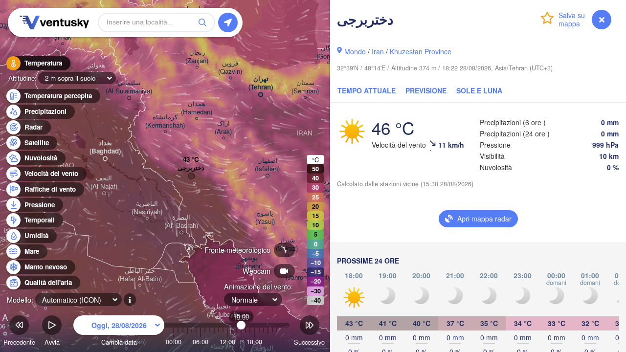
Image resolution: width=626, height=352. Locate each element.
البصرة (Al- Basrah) (181, 221)
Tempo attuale (366, 90)
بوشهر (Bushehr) (249, 262)
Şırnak (62, 37)
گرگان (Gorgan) (328, 52)
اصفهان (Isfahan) (267, 164)
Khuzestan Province (420, 51)
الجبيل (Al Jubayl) (222, 310)
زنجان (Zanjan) (196, 56)
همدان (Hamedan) (196, 108)
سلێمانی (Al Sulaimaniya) (129, 87)
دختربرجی (191, 168)
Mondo (355, 51)
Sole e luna (479, 90)
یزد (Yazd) (327, 185)
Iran (378, 51)
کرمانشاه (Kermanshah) (165, 121)
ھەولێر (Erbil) (96, 69)
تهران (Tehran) (260, 83)
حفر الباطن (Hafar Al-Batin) (140, 274)
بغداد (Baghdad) (105, 147)
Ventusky (53, 22)
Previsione (426, 90)
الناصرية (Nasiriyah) (147, 207)
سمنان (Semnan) (305, 87)
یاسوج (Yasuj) (265, 217)
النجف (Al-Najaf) (103, 182)
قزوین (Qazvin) (230, 67)
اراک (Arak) (223, 127)
